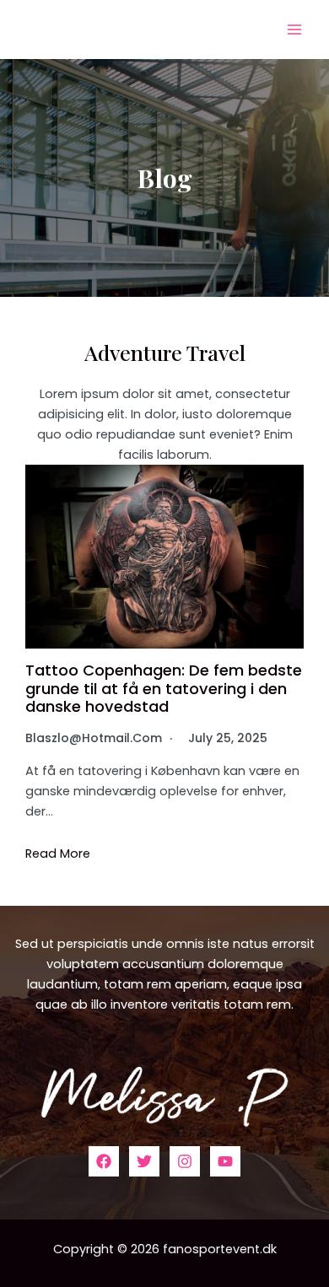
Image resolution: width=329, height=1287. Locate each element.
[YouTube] (225, 1161)
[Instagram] (185, 1161)
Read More (57, 854)
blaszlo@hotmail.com (93, 738)
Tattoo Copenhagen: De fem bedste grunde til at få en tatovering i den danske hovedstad (163, 689)
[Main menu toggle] (294, 29)
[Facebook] (104, 1161)
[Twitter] (144, 1161)
